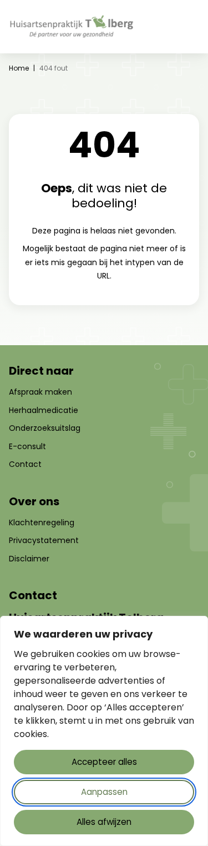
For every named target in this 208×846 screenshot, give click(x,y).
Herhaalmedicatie (43, 410)
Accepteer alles (104, 762)
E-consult (27, 446)
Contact (25, 464)
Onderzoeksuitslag (44, 428)
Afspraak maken (40, 391)
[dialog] (104, 731)
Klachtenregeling (41, 522)
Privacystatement (44, 540)
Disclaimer (29, 558)
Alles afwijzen (104, 822)
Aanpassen (104, 792)
